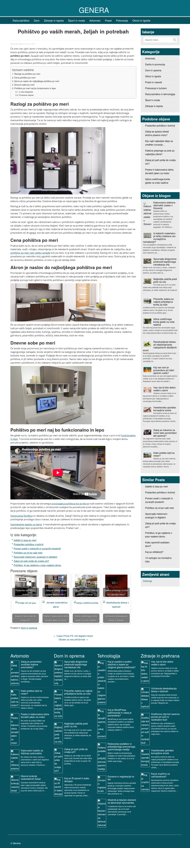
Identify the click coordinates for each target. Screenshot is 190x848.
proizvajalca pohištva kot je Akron (70, 503)
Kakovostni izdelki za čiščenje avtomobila (32, 752)
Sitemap (147, 581)
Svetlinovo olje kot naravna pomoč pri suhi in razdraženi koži (165, 716)
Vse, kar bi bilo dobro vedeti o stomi (164, 389)
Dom (36, 20)
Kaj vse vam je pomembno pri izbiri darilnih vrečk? (163, 370)
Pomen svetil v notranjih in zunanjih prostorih (37, 548)
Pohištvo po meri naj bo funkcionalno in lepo (35, 88)
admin (20, 44)
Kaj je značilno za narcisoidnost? (160, 775)
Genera (94, 10)
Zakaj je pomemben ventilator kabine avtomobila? (31, 664)
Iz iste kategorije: (26, 91)
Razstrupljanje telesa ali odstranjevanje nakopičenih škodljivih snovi (160, 346)
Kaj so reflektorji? (154, 552)
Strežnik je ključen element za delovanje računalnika (122, 801)
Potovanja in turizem (156, 88)
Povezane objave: (26, 95)
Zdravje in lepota (54, 20)
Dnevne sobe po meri (24, 84)
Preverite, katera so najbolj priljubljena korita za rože (163, 301)
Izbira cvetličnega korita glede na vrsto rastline (164, 321)
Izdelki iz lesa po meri (25, 540)
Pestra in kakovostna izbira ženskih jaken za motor (35, 715)
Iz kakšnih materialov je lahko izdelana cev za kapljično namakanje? (159, 237)
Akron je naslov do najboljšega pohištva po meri (36, 81)
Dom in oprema (29, 628)
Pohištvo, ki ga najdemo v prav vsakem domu (37, 565)
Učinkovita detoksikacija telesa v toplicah (164, 690)
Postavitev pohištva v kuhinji (28, 544)
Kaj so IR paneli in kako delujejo (76, 780)
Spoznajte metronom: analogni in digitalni (35, 557)
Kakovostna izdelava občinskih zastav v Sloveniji (164, 205)
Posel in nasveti (153, 82)
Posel (108, 20)
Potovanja (122, 20)
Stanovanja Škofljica (21, 515)
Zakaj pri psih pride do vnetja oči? (31, 561)
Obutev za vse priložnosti (73, 639)
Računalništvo (21, 20)
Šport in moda (76, 20)
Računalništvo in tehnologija (160, 94)
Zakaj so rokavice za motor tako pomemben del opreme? (165, 432)
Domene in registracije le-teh (121, 778)
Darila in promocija (155, 64)
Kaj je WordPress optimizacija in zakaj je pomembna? (120, 712)
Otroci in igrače (141, 20)
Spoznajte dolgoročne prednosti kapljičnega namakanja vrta (164, 261)
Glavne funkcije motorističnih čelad (31, 777)
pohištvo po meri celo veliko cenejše (30, 252)
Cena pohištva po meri (24, 77)
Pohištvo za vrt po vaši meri (28, 552)
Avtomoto (94, 20)
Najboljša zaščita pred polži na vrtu (165, 280)
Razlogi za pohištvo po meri (27, 73)
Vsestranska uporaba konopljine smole (164, 409)
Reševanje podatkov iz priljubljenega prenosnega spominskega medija (121, 746)
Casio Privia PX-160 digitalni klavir (73, 636)
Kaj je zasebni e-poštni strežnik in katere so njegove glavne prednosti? (122, 664)
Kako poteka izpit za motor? (164, 454)
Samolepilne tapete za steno (26, 524)
